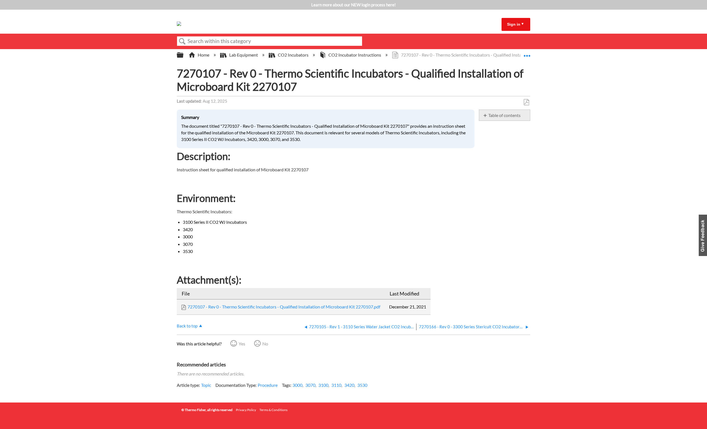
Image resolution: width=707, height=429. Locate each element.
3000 (297, 385)
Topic (206, 385)
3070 (310, 385)
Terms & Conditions (273, 410)
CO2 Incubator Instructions (355, 54)
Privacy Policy (246, 410)
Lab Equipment (243, 54)
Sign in (513, 24)
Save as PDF (526, 102)
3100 (323, 385)
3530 (362, 385)
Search (182, 41)
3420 (349, 385)
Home (203, 54)
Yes (242, 343)
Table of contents (504, 115)
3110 (336, 385)
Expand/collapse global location (527, 53)
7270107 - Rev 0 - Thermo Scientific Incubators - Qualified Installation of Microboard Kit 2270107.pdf (284, 306)
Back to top (187, 325)
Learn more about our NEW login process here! (353, 4)
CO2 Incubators (293, 54)
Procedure (268, 385)
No (265, 343)
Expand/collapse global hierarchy (183, 55)
